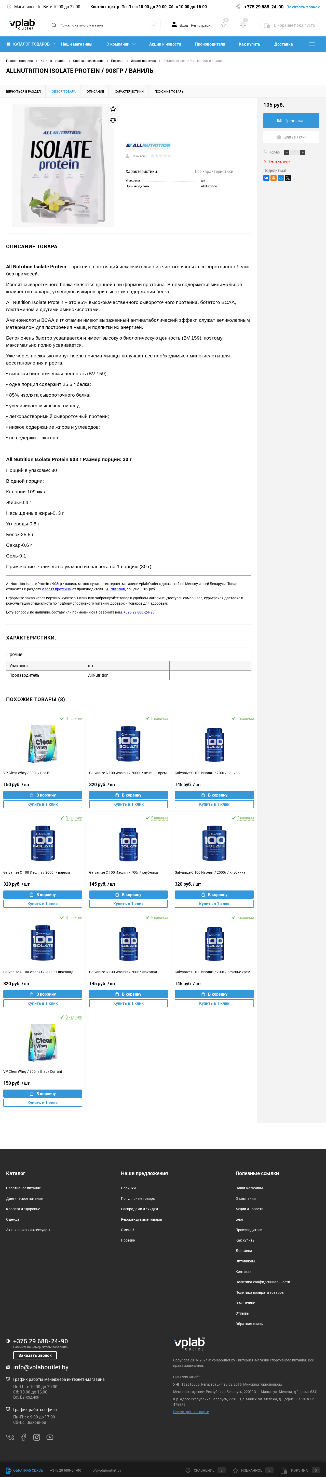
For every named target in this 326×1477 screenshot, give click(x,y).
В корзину (46, 795)
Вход (184, 25)
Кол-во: (275, 152)
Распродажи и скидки (139, 1208)
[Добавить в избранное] (113, 108)
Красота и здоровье (23, 1208)
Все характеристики (214, 171)
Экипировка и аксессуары (28, 1229)
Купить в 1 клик (43, 804)
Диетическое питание (24, 1198)
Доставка (283, 44)
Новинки (128, 1188)
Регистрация (201, 25)
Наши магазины (76, 44)
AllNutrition (209, 186)
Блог (239, 1219)
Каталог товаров (31, 44)
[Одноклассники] (273, 178)
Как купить (249, 44)
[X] (288, 178)
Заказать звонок (35, 1355)
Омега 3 (127, 1229)
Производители (210, 44)
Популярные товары (138, 1198)
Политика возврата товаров (260, 1292)
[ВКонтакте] (266, 178)
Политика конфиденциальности (263, 1281)
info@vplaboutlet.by (41, 1367)
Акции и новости (165, 44)
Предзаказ (295, 120)
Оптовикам (245, 1261)
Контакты (244, 1271)
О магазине (245, 1302)
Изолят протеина (56, 589)
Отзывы (243, 1313)
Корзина (303, 1470)
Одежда (13, 1219)
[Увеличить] (62, 165)
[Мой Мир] (281, 178)
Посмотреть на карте (191, 1411)
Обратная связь (249, 1323)
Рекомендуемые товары (141, 1219)
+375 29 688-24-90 (139, 612)
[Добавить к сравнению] (113, 120)
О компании (117, 44)
